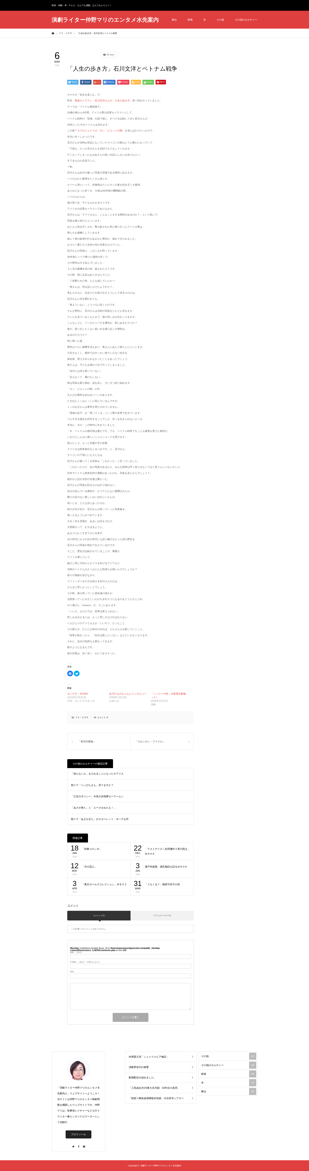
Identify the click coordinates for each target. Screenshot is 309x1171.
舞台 (174, 19)
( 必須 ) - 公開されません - (86, 962)
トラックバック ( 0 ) (162, 915)
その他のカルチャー (246, 19)
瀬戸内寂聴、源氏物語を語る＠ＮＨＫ (166, 866)
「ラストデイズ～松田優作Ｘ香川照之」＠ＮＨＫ (167, 851)
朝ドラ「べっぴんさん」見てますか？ (92, 785)
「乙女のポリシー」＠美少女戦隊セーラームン (97, 796)
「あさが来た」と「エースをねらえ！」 (93, 807)
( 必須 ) (76, 952)
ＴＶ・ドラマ (81, 717)
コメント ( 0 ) (99, 915)
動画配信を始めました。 (142, 1077)
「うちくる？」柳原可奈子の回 (162, 884)
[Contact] (84, 1145)
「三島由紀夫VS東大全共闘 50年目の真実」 (154, 1087)
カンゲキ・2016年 (77, 693)
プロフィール (78, 1134)
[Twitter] (73, 1145)
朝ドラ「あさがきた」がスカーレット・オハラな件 (100, 819)
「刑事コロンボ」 (92, 848)
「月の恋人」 (89, 866)
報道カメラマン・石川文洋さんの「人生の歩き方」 (103, 100)
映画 (190, 19)
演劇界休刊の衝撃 (139, 1067)
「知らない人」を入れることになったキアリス (97, 773)
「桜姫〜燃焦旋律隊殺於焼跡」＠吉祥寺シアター (156, 1098)
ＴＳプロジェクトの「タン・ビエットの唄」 (100, 130)
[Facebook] (78, 1145)
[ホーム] (53, 33)
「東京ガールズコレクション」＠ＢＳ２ (104, 884)
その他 (220, 19)
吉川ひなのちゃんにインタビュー (128, 693)
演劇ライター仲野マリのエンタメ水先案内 (105, 20)
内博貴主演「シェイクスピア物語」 (149, 1056)
